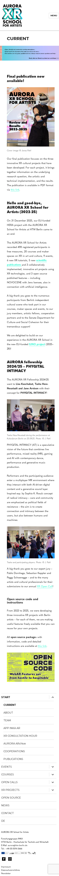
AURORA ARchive (14, 743)
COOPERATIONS (14, 751)
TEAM (7, 720)
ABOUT (8, 712)
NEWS (5, 805)
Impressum (6, 866)
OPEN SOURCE (11, 797)
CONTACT (7, 813)
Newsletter (6, 873)
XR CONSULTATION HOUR (20, 735)
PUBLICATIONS (13, 759)
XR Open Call (45, 586)
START (5, 697)
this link (15, 189)
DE (3, 820)
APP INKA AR (11, 728)
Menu (54, 15)
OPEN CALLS (9, 782)
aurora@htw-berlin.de (17, 845)
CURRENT (9, 704)
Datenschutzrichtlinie (10, 869)
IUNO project (37, 344)
